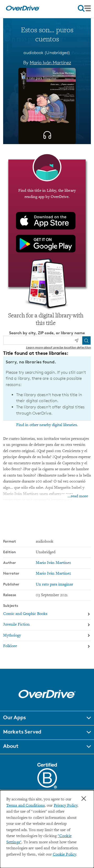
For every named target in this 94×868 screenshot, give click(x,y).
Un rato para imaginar (54, 585)
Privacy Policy (65, 806)
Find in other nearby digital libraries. (47, 425)
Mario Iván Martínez (50, 62)
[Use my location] (76, 340)
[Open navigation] (84, 8)
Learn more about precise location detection (58, 347)
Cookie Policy (64, 855)
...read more (78, 496)
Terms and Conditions (25, 806)
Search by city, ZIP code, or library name (47, 332)
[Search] (86, 340)
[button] (47, 718)
